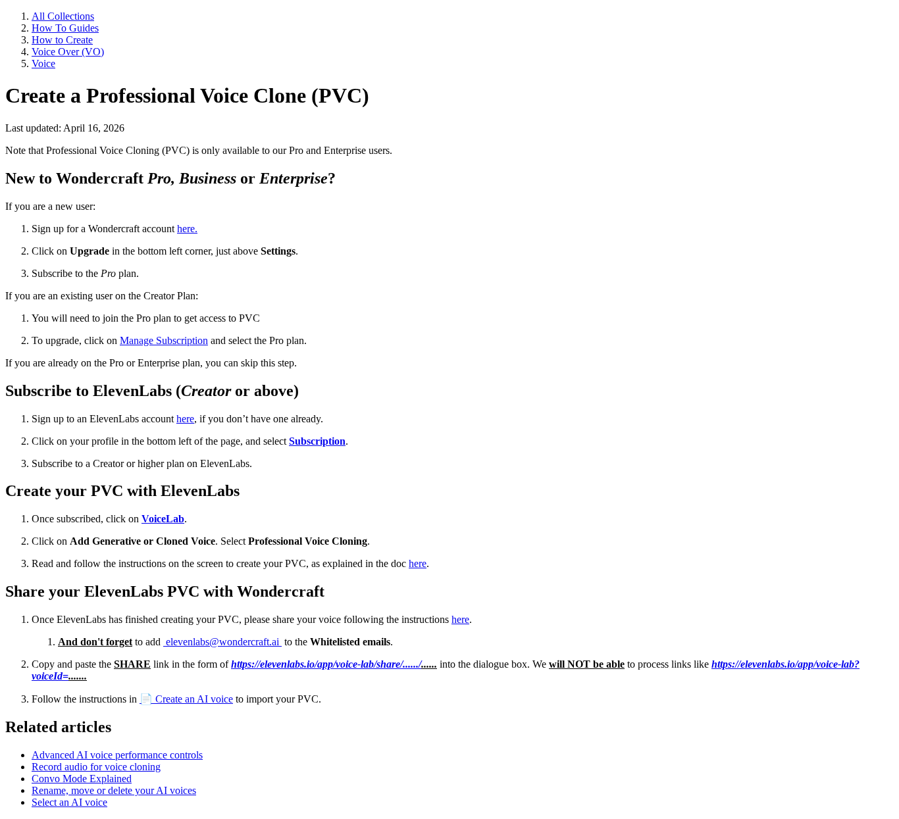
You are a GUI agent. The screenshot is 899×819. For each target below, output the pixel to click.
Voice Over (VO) (68, 51)
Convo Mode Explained (82, 778)
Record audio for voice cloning (96, 766)
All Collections (63, 16)
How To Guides (65, 28)
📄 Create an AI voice (186, 699)
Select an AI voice (69, 802)
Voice (43, 63)
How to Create (62, 39)
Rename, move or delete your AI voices (114, 790)
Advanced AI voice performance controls (117, 754)
